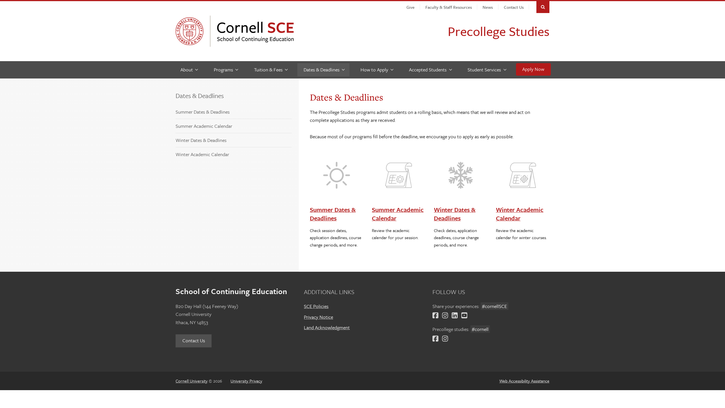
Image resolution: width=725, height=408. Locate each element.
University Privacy (246, 381)
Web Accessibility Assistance (524, 381)
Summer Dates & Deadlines (203, 111)
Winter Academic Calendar (202, 154)
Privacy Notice (318, 316)
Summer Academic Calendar (204, 125)
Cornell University (191, 31)
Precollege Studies (498, 31)
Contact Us (193, 340)
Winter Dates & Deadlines (201, 140)
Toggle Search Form (542, 7)
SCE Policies (316, 306)
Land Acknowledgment (327, 327)
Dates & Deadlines (200, 95)
